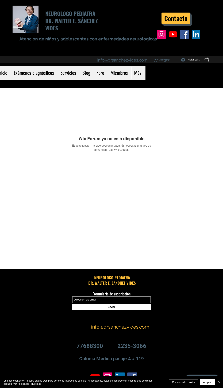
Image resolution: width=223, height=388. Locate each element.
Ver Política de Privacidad (27, 383)
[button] (207, 59)
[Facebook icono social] (184, 34)
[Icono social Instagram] (161, 34)
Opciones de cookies (183, 382)
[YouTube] (173, 34)
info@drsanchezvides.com (122, 60)
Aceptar (207, 382)
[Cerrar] (219, 382)
